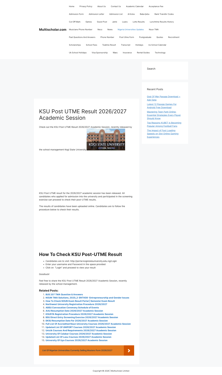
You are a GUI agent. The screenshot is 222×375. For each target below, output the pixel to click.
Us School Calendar (157, 45)
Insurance (127, 52)
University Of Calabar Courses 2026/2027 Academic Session (79, 333)
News (110, 29)
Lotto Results (139, 22)
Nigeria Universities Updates (131, 29)
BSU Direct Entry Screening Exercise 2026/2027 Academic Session (82, 317)
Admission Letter (96, 14)
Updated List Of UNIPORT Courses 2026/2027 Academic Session (81, 327)
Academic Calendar (135, 6)
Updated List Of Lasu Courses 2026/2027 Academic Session (78, 337)
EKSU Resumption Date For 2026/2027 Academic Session (77, 320)
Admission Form (76, 14)
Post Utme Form (126, 37)
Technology (160, 52)
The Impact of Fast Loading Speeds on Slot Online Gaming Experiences (162, 133)
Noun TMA (154, 29)
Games (89, 22)
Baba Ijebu (144, 14)
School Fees (91, 45)
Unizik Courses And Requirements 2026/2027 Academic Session (81, 330)
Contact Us (116, 6)
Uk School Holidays (78, 52)
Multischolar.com (52, 29)
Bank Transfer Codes (164, 14)
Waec (115, 52)
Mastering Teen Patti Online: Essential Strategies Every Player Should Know (164, 115)
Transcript (125, 45)
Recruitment (173, 37)
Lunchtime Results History (162, 22)
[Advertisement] (86, 80)
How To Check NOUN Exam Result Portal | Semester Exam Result (80, 301)
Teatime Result (109, 45)
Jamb (114, 22)
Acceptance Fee (156, 6)
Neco (100, 29)
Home (71, 6)
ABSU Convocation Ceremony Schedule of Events (72, 307)
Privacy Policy (86, 6)
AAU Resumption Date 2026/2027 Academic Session (74, 311)
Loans (125, 22)
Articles (131, 14)
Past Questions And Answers (82, 37)
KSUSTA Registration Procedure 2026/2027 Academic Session (79, 314)
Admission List (116, 14)
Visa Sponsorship (100, 52)
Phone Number (107, 37)
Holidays (139, 45)
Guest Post (102, 22)
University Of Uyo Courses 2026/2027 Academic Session (77, 340)
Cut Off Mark (74, 22)
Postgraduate (145, 37)
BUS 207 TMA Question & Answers (64, 294)
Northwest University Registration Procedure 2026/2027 (76, 304)
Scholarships (75, 45)
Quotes (159, 37)
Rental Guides (143, 52)
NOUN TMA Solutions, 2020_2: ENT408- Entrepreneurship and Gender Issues (87, 297)
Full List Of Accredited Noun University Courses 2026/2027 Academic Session (88, 324)
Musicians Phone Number (80, 29)
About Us (101, 6)
